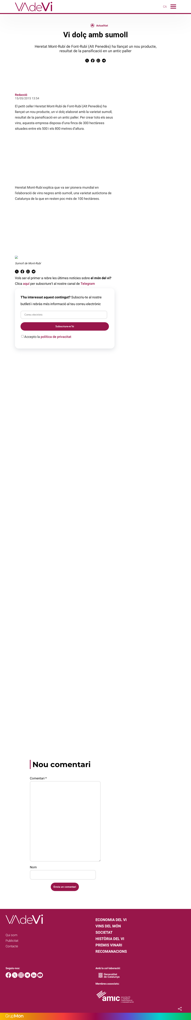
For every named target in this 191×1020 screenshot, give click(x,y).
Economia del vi (111, 919)
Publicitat (12, 940)
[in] (34, 976)
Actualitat (102, 25)
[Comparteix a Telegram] (104, 61)
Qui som (11, 935)
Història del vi (110, 939)
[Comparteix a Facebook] (93, 61)
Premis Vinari (109, 945)
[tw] (15, 976)
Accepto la (47, 337)
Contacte (12, 946)
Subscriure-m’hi (64, 326)
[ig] (21, 976)
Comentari (38, 778)
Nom (33, 867)
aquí (26, 284)
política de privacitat (56, 337)
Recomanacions (111, 951)
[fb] (9, 976)
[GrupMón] (95, 1016)
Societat (104, 932)
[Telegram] (28, 976)
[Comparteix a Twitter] (87, 61)
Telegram (88, 284)
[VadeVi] (26, 12)
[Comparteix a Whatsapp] (98, 61)
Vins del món (108, 926)
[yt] (40, 976)
